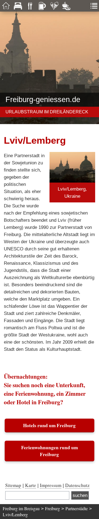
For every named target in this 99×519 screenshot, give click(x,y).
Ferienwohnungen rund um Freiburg (49, 451)
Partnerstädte (76, 508)
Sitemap (13, 485)
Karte (30, 485)
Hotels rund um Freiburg (49, 425)
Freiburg (52, 508)
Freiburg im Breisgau (21, 508)
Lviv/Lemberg (15, 514)
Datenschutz (77, 485)
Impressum (50, 485)
